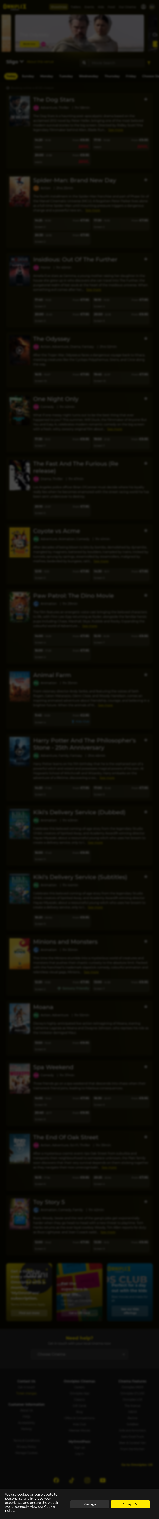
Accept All (130, 1504)
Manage (89, 1504)
